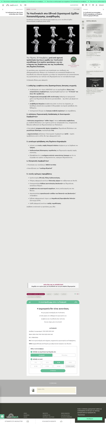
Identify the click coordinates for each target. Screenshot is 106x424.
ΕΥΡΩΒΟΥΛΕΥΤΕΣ (46, 415)
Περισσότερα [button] (81, 414)
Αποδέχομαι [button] (90, 418)
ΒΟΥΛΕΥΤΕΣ (45, 413)
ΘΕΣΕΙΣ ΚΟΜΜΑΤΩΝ (65, 413)
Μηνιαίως (64, 355)
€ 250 (58, 366)
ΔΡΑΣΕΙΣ (28, 9)
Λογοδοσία (63, 294)
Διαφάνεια (49, 294)
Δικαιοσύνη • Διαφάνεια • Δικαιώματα (36, 294)
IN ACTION (33, 9)
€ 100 (35, 366)
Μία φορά (41, 355)
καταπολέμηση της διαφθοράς (34, 296)
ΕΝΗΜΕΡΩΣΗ (26, 415)
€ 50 (70, 362)
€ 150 (47, 366)
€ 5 (36, 362)
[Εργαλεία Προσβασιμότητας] (2, 416)
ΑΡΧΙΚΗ (25, 413)
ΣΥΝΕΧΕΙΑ (53, 370)
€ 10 (47, 362)
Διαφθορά (56, 294)
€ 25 (58, 362)
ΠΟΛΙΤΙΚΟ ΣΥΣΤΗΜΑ (65, 415)
